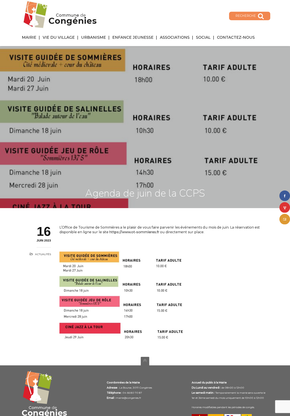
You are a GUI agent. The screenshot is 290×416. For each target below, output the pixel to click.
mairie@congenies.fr (128, 397)
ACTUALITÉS (43, 254)
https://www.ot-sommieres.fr (134, 232)
